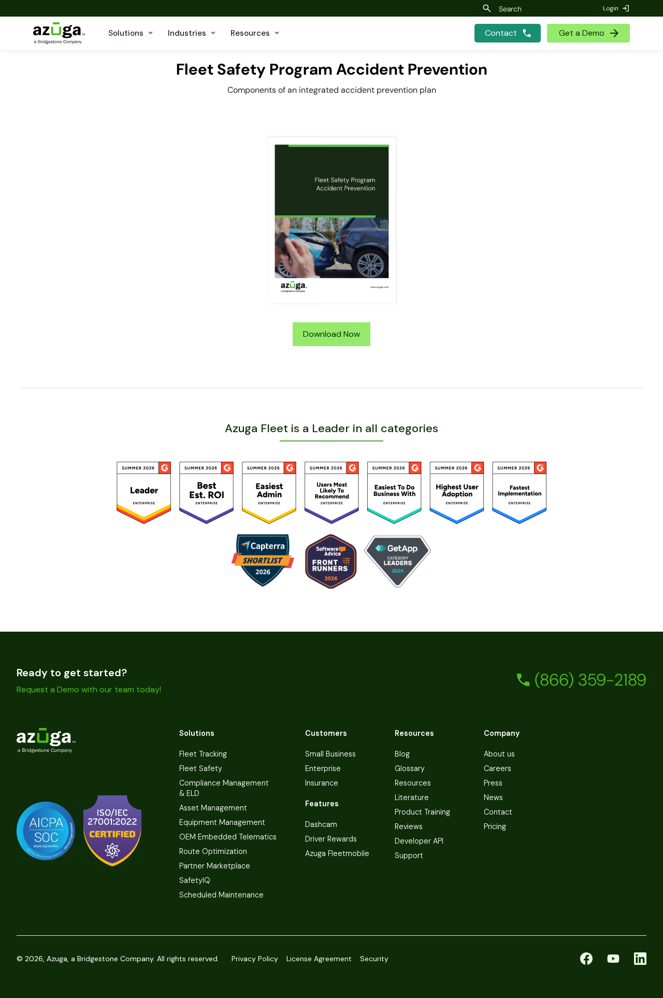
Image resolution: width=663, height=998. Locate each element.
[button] (131, 33)
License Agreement (319, 958)
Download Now (331, 334)
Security (374, 958)
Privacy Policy (255, 958)
